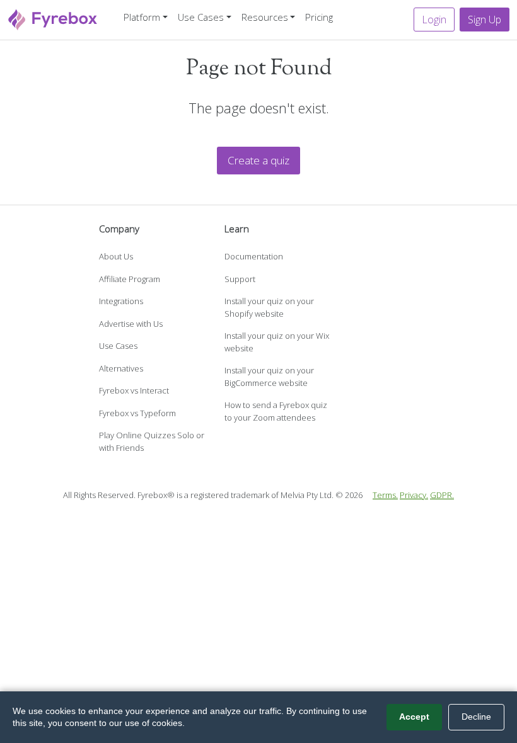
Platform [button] (142, 17)
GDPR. (442, 495)
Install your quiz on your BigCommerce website (269, 377)
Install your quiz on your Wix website (276, 342)
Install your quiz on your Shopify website (269, 307)
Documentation (253, 256)
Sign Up (484, 19)
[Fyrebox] (53, 18)
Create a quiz (258, 160)
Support (239, 279)
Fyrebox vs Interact (134, 390)
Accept (414, 717)
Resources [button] (264, 17)
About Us (116, 256)
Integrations (121, 301)
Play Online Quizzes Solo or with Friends (151, 441)
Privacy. (414, 495)
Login (434, 19)
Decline (476, 717)
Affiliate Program (129, 279)
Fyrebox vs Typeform (137, 413)
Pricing (319, 17)
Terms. (385, 495)
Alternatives (121, 368)
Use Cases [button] (201, 17)
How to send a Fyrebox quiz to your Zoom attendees (275, 411)
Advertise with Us (131, 323)
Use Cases (118, 345)
